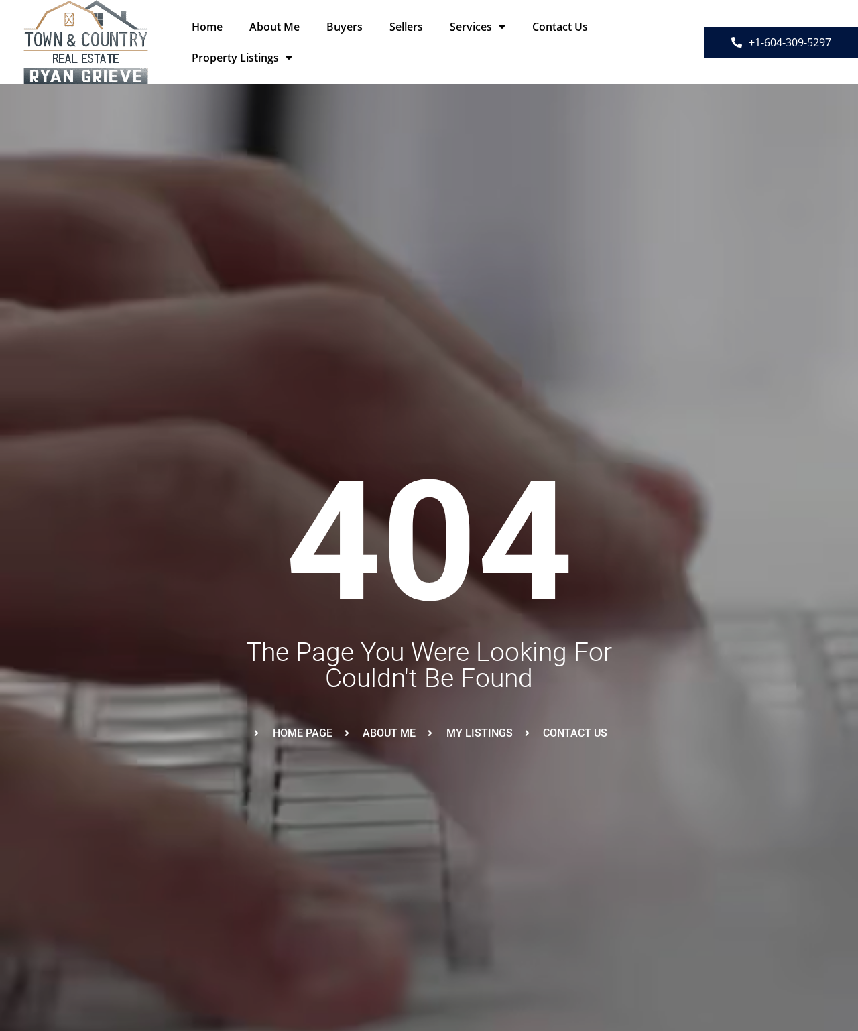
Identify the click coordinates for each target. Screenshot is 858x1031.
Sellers (406, 26)
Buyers (344, 26)
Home (207, 26)
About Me (274, 26)
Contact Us (560, 26)
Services (471, 26)
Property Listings (235, 57)
